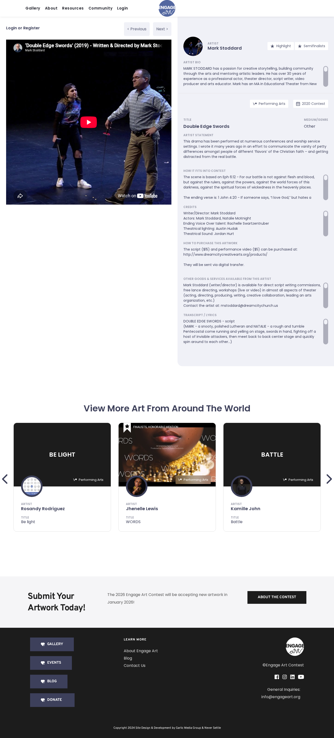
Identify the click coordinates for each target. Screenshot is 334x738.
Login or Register (23, 28)
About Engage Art (141, 651)
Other (309, 126)
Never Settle (212, 728)
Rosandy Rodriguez (43, 509)
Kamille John (245, 509)
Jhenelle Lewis (142, 509)
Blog (128, 658)
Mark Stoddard (225, 48)
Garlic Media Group (188, 728)
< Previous (136, 29)
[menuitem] (34, 8)
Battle (237, 522)
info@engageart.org (280, 697)
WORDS (133, 522)
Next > (162, 29)
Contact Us (134, 665)
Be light (28, 522)
